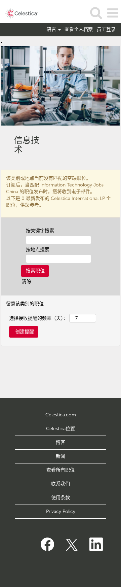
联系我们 (60, 484)
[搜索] (95, 12)
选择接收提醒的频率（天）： (38, 318)
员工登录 (106, 29)
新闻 (60, 456)
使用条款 (60, 497)
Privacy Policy (60, 511)
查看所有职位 (60, 470)
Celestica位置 (60, 428)
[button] (112, 13)
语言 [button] (52, 29)
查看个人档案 (79, 29)
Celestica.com (60, 415)
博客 (60, 442)
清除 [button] (26, 281)
